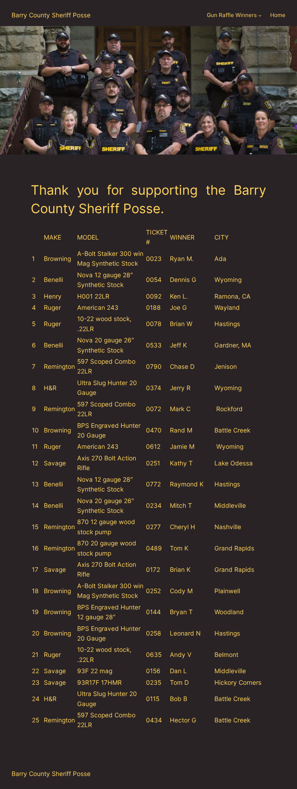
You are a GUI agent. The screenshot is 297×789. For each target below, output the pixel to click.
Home (277, 15)
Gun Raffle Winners (232, 15)
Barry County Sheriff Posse (51, 15)
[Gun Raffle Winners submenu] (260, 15)
